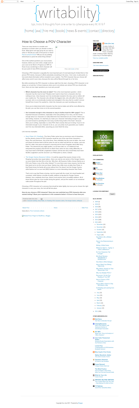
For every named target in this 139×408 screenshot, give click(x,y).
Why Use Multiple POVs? (103, 273)
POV (53, 200)
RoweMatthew (100, 178)
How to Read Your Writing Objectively (103, 265)
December (100, 224)
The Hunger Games (32, 157)
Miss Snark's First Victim (103, 352)
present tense (31, 54)
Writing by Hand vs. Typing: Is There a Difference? (105, 248)
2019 (96, 204)
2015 (96, 214)
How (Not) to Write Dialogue (104, 262)
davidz (72, 69)
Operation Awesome (101, 359)
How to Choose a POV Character (102, 280)
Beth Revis (98, 319)
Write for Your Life (101, 375)
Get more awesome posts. (101, 65)
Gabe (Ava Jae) (109, 43)
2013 (96, 219)
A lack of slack (99, 377)
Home (55, 208)
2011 (96, 311)
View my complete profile (100, 58)
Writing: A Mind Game (102, 245)
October (99, 229)
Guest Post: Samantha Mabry (103, 387)
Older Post (85, 208)
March (99, 303)
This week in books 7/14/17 (102, 356)
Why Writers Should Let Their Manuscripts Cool (104, 269)
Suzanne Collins (44, 157)
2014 (96, 217)
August (99, 235)
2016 (96, 212)
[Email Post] (41, 198)
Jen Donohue (100, 183)
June (98, 295)
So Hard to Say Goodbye (102, 361)
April (98, 300)
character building (32, 200)
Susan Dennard (100, 364)
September (100, 232)
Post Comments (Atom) (37, 211)
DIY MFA (97, 331)
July (98, 292)
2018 (96, 207)
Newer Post (25, 208)
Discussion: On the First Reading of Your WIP (103, 276)
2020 (96, 201)
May (98, 298)
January (99, 308)
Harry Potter (29, 136)
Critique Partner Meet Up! (102, 366)
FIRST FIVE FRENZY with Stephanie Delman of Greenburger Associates (102, 327)
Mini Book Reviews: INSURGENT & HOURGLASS (102, 257)
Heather (98, 163)
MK (97, 168)
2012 (96, 222)
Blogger (80, 403)
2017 (96, 209)
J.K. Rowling (38, 136)
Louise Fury (99, 346)
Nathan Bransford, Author (103, 355)
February (99, 305)
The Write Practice (101, 369)
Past (23, 54)
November (100, 227)
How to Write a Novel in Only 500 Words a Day (104, 284)
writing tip (79, 200)
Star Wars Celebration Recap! (103, 321)
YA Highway (99, 386)
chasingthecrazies (100, 324)
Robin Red (99, 173)
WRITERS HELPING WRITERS (104, 380)
